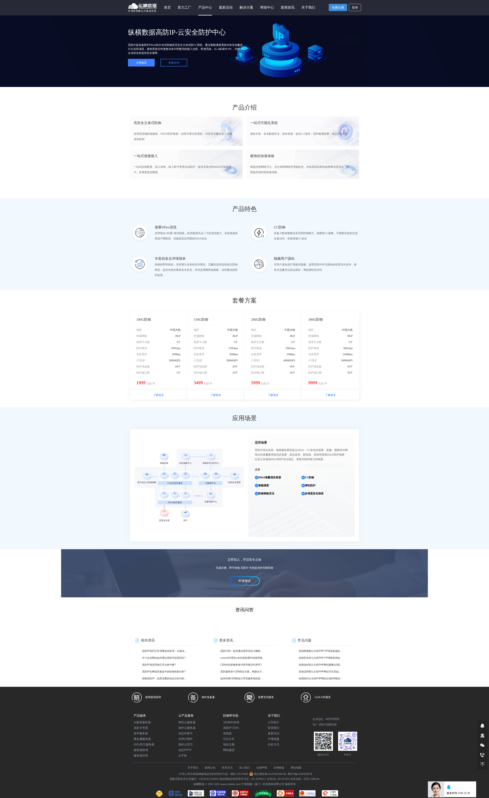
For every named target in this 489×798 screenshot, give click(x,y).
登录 (355, 7)
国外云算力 (185, 744)
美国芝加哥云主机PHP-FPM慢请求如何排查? (321, 657)
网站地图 (296, 767)
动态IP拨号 (185, 733)
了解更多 (158, 395)
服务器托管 (141, 755)
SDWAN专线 (231, 722)
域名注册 (229, 744)
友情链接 (279, 767)
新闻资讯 (288, 7)
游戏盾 (227, 733)
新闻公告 (210, 767)
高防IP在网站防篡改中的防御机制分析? (164, 671)
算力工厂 (184, 7)
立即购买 (141, 62)
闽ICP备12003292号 (300, 773)
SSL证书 (228, 738)
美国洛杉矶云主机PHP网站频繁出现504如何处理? (321, 664)
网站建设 (229, 750)
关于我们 (193, 767)
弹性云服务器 (187, 722)
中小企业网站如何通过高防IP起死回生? (164, 657)
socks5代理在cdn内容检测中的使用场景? (242, 657)
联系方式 (227, 767)
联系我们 (273, 727)
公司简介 (273, 722)
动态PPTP (185, 750)
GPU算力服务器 (144, 744)
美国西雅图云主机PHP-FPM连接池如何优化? (321, 651)
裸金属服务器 (142, 738)
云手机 (182, 755)
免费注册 (338, 7)
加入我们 (244, 767)
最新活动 (226, 7)
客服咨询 (173, 62)
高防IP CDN (231, 727)
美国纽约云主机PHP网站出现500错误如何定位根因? (321, 678)
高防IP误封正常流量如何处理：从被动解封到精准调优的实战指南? (164, 651)
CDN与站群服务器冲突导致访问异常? (241, 664)
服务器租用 (141, 750)
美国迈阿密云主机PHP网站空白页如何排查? (321, 671)
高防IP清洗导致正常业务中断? (159, 664)
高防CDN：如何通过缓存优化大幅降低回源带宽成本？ (242, 651)
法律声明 (261, 767)
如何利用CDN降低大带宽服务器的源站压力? (242, 678)
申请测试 (244, 580)
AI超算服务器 (142, 722)
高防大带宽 (141, 727)
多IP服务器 (141, 733)
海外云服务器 (187, 727)
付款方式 (273, 744)
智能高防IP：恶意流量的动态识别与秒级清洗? (164, 678)
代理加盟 (273, 738)
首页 (167, 7)
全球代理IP (185, 738)
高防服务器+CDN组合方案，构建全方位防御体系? (242, 671)
